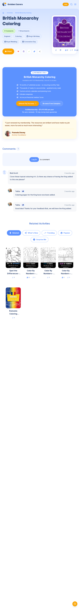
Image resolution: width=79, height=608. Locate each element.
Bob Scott (14, 173)
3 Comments (8, 31)
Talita (17, 191)
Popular (67, 233)
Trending (51, 233)
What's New (33, 233)
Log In (34, 159)
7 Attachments (24, 31)
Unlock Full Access (26, 103)
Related (15, 233)
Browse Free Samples (51, 103)
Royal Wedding (11, 41)
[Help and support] (74, 603)
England (7, 36)
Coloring (18, 36)
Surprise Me (41, 239)
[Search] (71, 4)
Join (65, 4)
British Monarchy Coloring (23, 13)
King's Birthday (34, 35)
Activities (10, 13)
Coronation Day (30, 41)
